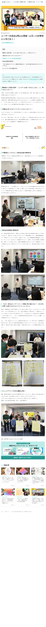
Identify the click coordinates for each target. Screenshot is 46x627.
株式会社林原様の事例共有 (7, 61)
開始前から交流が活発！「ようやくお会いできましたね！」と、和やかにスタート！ (19, 52)
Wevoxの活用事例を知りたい (8, 42)
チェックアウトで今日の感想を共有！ (10, 68)
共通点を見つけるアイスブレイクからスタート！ (12, 55)
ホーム (2, 511)
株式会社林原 (34, 79)
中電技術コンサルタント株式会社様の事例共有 (11, 58)
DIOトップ (7, 511)
